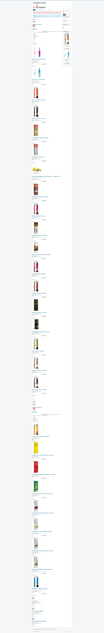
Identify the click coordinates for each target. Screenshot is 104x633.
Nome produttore (35, 37)
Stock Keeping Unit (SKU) (36, 36)
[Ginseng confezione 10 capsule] (36, 266)
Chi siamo (37, 9)
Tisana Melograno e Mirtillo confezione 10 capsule (42, 513)
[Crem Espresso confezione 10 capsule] (36, 189)
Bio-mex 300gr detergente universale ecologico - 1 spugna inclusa (46, 176)
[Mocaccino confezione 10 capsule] (36, 382)
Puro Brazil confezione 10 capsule (39, 312)
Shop (39, 9)
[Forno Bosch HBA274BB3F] (34, 608)
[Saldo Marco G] (34, 597)
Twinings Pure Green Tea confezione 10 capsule (42, 493)
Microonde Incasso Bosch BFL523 (39, 621)
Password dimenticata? (65, 16)
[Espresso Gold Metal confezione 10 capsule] (36, 247)
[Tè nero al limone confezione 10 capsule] (36, 429)
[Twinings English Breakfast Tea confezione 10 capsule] (36, 467)
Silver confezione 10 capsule (38, 157)
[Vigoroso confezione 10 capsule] (36, 111)
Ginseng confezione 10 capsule (38, 273)
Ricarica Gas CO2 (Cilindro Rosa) (39, 59)
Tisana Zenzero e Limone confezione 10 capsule (42, 531)
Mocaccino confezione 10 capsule (39, 389)
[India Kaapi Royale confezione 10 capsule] (36, 324)
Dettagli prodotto (34, 86)
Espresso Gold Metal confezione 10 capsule (41, 254)
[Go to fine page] (34, 399)
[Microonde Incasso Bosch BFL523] (34, 618)
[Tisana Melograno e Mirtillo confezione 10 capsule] (36, 505)
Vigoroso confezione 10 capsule (38, 118)
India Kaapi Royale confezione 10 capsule (40, 331)
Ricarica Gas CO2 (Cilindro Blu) (38, 79)
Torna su (70, 631)
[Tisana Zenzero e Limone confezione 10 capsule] (36, 524)
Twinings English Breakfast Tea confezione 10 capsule (43, 474)
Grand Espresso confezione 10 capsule (40, 137)
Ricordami (65, 13)
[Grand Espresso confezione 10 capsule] (36, 130)
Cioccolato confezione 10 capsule (39, 293)
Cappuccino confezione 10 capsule (39, 370)
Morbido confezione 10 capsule (38, 216)
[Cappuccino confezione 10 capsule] (36, 363)
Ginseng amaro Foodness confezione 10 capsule (42, 569)
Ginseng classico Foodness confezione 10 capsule (42, 550)
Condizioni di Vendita (49, 9)
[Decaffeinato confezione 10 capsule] (36, 581)
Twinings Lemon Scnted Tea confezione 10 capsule (43, 455)
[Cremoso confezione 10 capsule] (36, 92)
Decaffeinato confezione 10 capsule (39, 588)
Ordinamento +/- (35, 34)
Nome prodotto (34, 35)
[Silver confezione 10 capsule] (36, 149)
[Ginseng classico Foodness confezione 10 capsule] (36, 543)
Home (34, 9)
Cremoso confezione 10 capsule (38, 99)
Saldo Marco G (35, 601)
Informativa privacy (44, 9)
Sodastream (34, 28)
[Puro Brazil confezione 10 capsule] (36, 305)
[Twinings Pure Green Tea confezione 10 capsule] (36, 486)
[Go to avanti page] (34, 41)
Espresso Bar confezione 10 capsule (39, 235)
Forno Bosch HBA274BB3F (37, 611)
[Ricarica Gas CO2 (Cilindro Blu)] (37, 72)
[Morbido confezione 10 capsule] (36, 208)
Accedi (64, 14)
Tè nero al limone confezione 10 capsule (40, 436)
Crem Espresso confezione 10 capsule (40, 196)
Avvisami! (33, 103)
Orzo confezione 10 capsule (38, 351)
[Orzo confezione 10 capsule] (36, 343)
